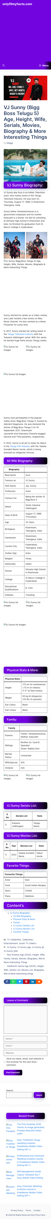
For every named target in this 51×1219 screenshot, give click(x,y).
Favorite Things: (21, 932)
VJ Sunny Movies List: (24, 929)
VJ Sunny (11, 947)
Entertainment (11, 943)
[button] (3, 65)
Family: (16, 922)
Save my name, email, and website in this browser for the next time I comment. (25, 1061)
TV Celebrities (14, 939)
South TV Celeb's (27, 943)
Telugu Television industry (20, 334)
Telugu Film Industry (20, 446)
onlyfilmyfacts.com (17, 4)
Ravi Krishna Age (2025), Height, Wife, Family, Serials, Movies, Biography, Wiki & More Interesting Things (24, 958)
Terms (28, 1210)
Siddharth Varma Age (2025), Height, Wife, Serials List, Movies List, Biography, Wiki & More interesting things (24, 970)
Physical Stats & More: (24, 919)
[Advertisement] (25, 34)
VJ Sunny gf (38, 947)
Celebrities (27, 939)
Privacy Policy (17, 1210)
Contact (37, 1210)
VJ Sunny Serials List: (24, 925)
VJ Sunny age (24, 947)
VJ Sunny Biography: (20, 913)
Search (9, 1090)
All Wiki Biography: (22, 916)
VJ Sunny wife (11, 951)
